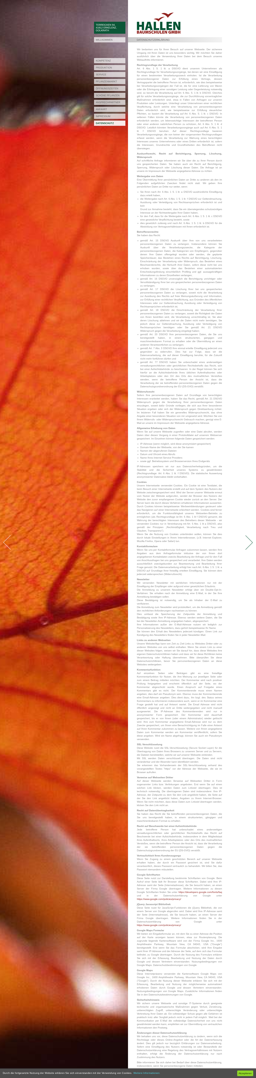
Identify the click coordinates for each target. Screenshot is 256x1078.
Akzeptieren (245, 1073)
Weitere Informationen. (146, 1073)
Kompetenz (103, 60)
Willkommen (104, 39)
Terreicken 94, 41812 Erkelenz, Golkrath (106, 27)
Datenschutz (105, 123)
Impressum (103, 116)
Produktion (104, 67)
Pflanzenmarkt (106, 81)
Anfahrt (101, 109)
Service (101, 74)
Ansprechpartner (108, 102)
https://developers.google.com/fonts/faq (200, 892)
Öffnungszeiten (107, 88)
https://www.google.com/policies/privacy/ (159, 899)
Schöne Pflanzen (107, 95)
